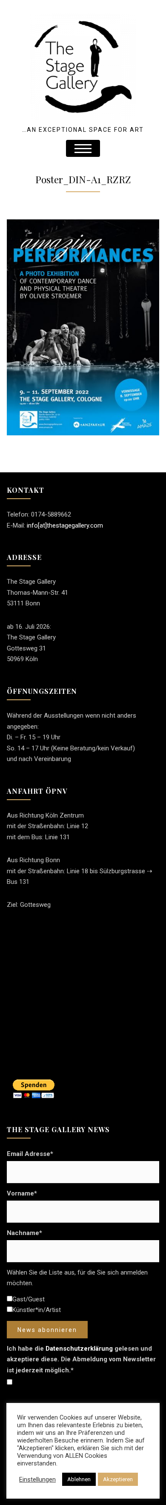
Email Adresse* (30, 1154)
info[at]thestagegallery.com (65, 525)
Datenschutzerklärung (79, 1348)
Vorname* (22, 1193)
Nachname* (24, 1233)
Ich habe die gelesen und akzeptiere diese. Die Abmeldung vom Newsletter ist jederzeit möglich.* (81, 1359)
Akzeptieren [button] (118, 1479)
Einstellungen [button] (37, 1479)
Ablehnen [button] (79, 1479)
